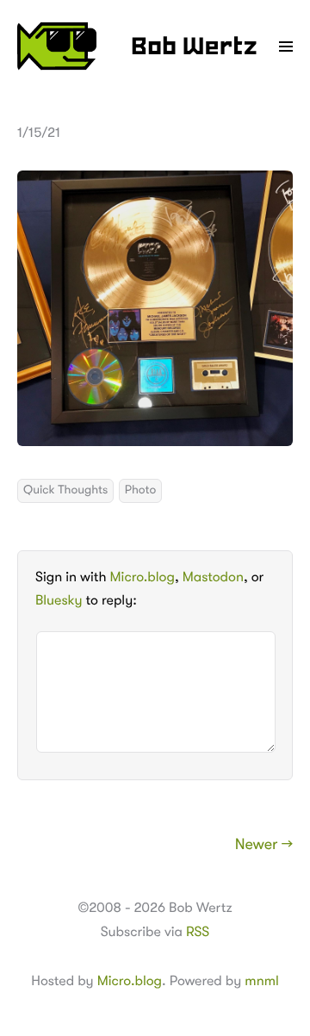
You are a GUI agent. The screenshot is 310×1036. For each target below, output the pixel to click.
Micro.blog (142, 577)
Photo (140, 490)
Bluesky (58, 600)
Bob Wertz (194, 48)
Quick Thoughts (65, 490)
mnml (261, 981)
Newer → (264, 844)
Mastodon (213, 577)
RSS (197, 932)
